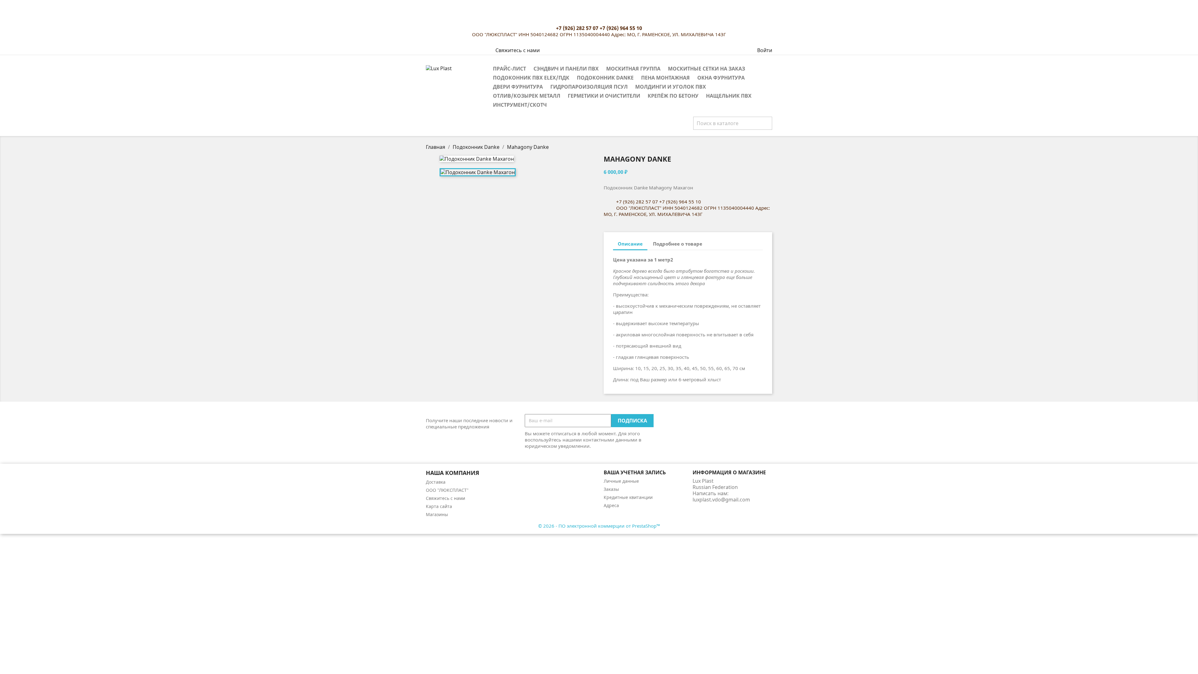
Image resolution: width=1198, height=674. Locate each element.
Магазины (437, 514)
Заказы (611, 489)
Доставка (436, 482)
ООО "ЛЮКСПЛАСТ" (447, 490)
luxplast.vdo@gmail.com (721, 499)
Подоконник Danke (605, 77)
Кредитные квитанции (628, 497)
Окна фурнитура (721, 77)
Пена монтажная (665, 77)
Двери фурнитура (518, 86)
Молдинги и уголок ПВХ (670, 86)
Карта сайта (439, 506)
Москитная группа (633, 68)
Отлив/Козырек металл (526, 95)
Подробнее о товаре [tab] (677, 244)
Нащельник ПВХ (729, 95)
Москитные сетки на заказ (706, 68)
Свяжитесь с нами (517, 50)
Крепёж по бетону (673, 95)
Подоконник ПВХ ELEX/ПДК (531, 77)
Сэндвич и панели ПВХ (566, 68)
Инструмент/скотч (520, 104)
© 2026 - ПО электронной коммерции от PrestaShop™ (599, 526)
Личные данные (621, 481)
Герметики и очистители (604, 95)
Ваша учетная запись (635, 472)
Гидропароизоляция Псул (589, 86)
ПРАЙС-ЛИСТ (509, 68)
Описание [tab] (630, 244)
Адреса (611, 505)
